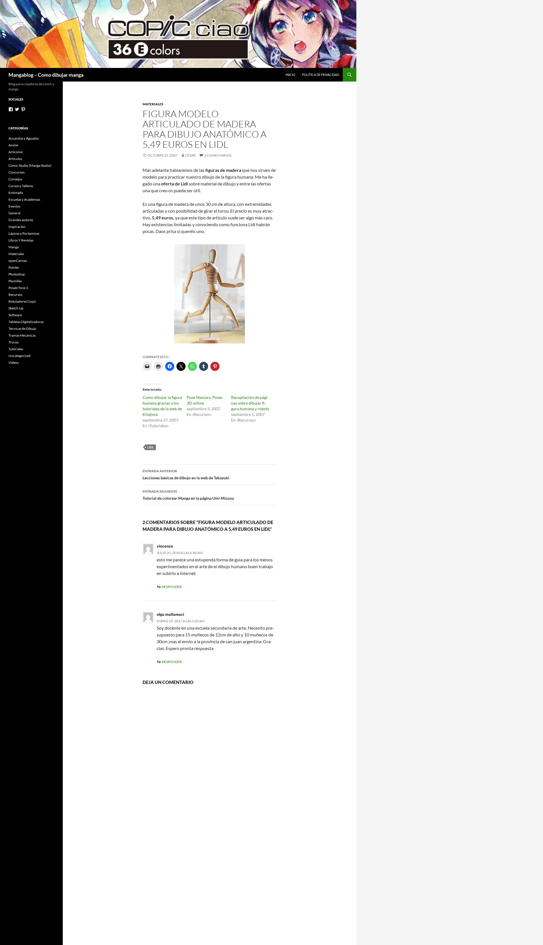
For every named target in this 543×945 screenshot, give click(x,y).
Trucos (13, 342)
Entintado (15, 193)
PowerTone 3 (18, 288)
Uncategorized (19, 356)
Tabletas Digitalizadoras (26, 322)
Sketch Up (15, 308)
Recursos (15, 294)
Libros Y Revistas (20, 240)
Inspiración (16, 227)
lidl (150, 447)
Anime (13, 145)
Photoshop (16, 274)
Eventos (14, 206)
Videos (13, 362)
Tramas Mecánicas (22, 335)
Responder (172, 587)
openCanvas (17, 260)
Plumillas (15, 281)
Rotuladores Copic (22, 301)
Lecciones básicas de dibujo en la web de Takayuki (186, 474)
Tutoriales (15, 349)
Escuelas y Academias (24, 199)
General (14, 213)
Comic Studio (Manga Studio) (29, 165)
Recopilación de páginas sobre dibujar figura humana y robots (250, 403)
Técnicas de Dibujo (22, 328)
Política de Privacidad (320, 74)
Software (15, 315)
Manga (13, 247)
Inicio (290, 74)
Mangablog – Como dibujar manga (45, 75)
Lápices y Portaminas (23, 233)
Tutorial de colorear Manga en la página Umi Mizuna (188, 495)
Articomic (15, 152)
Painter (13, 267)
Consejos (15, 179)
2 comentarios (217, 155)
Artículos (15, 159)
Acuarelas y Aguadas (23, 138)
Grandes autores (20, 220)
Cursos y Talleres (20, 186)
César (190, 155)
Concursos (16, 172)
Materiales (153, 104)
